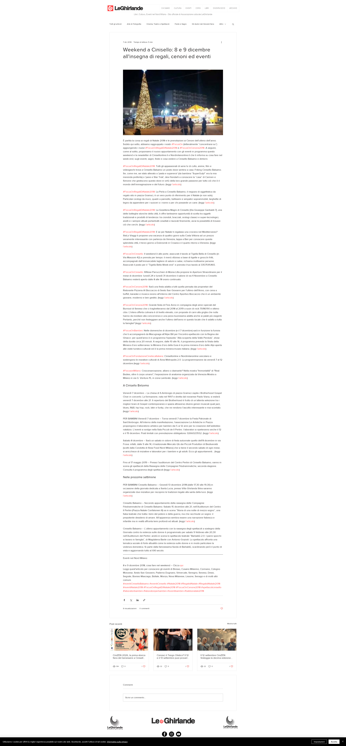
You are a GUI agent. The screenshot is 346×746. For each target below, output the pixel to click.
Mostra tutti (232, 623)
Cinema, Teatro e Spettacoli (158, 24)
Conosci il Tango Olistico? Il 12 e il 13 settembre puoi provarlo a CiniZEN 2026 (173, 656)
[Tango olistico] (173, 640)
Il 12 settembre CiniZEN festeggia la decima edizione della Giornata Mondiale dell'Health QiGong (216, 656)
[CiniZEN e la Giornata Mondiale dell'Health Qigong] (216, 640)
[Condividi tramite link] (144, 600)
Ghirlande (131, 8)
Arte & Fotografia (134, 24)
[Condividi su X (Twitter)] (131, 600)
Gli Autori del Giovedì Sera (203, 24)
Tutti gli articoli (115, 24)
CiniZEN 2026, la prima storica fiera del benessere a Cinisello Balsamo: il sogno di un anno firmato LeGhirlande (129, 656)
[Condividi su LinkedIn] (137, 600)
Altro (221, 24)
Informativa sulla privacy (117, 741)
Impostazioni (319, 741)
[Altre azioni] (221, 42)
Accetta (334, 741)
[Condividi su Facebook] (124, 600)
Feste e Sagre (181, 24)
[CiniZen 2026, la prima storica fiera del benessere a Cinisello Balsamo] (129, 640)
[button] (177, 8)
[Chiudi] (342, 742)
